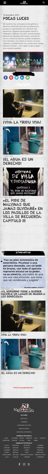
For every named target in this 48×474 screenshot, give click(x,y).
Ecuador (42, 438)
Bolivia (22, 440)
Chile (36, 438)
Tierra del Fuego (40, 454)
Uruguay (14, 440)
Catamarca (40, 447)
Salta (27, 452)
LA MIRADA (24, 422)
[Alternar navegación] (5, 2)
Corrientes (40, 457)
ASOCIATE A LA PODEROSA (24, 432)
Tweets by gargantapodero (23, 388)
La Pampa (40, 445)
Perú (29, 440)
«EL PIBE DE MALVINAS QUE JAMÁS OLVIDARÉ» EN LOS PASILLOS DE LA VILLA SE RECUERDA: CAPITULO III (23, 210)
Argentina (6, 440)
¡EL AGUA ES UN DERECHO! (18, 161)
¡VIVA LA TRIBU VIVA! (22, 122)
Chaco (27, 450)
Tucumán (7, 450)
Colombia (14, 438)
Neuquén (15, 447)
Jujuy (7, 457)
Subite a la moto (24, 428)
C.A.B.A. (6, 445)
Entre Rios (15, 445)
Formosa (27, 457)
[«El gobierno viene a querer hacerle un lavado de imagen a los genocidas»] (23, 272)
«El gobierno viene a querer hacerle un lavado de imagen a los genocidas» (23, 294)
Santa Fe (15, 452)
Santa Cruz (40, 452)
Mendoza (27, 447)
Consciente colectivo (24, 425)
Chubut (6, 452)
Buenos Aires (7, 454)
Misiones (40, 450)
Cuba (6, 438)
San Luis (15, 450)
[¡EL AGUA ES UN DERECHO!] (23, 140)
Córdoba (7, 447)
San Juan (16, 454)
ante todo (24, 418)
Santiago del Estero (26, 454)
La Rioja (15, 457)
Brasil (36, 440)
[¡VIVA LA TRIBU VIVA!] (23, 103)
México (22, 438)
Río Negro (27, 445)
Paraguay (29, 438)
